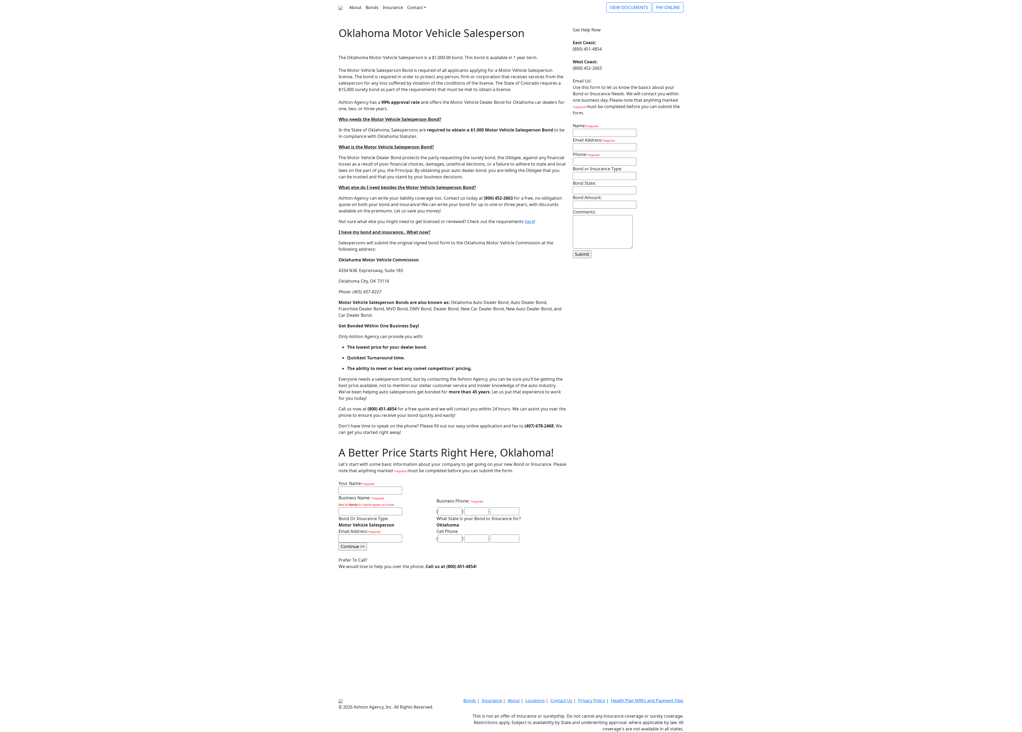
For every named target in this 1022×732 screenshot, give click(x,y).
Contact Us (561, 701)
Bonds (372, 7)
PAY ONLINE (668, 7)
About (355, 7)
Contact (415, 7)
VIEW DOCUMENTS (629, 7)
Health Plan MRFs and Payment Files (647, 701)
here (529, 221)
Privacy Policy (591, 701)
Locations (535, 701)
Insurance (393, 7)
